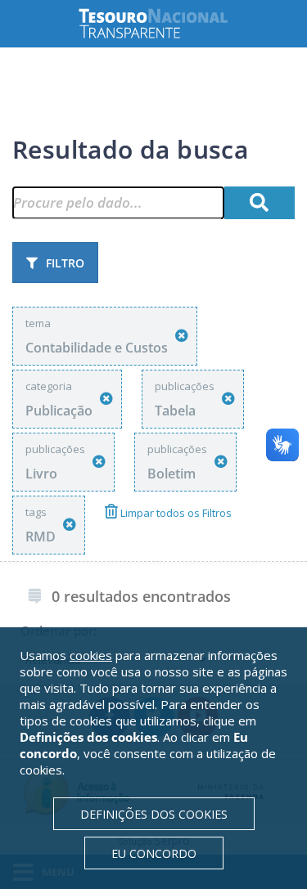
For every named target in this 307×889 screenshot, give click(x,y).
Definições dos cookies (154, 814)
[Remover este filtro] (181, 335)
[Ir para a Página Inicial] (166, 23)
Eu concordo (153, 853)
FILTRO (65, 263)
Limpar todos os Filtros (175, 512)
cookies (91, 655)
